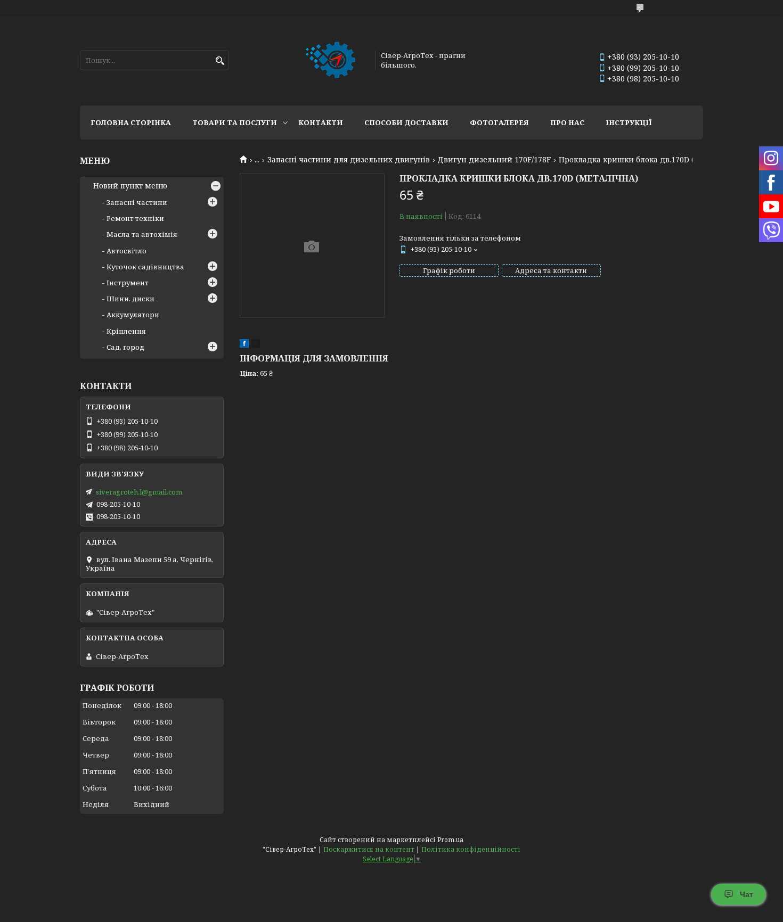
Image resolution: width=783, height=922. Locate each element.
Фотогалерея (499, 122)
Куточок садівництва (145, 266)
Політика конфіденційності (470, 849)
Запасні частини (137, 202)
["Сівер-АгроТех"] (331, 60)
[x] (255, 345)
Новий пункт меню (130, 186)
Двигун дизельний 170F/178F (494, 159)
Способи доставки (406, 122)
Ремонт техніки (135, 218)
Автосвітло (126, 251)
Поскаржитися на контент (368, 849)
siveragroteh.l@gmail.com (139, 492)
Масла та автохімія (142, 234)
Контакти (320, 122)
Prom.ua (450, 839)
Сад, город (125, 347)
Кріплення (126, 331)
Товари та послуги (234, 122)
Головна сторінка (131, 122)
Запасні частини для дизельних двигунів (348, 159)
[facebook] (244, 345)
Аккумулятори (133, 314)
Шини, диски (130, 298)
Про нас (567, 122)
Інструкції (629, 122)
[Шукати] (219, 61)
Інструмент (128, 282)
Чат (746, 894)
